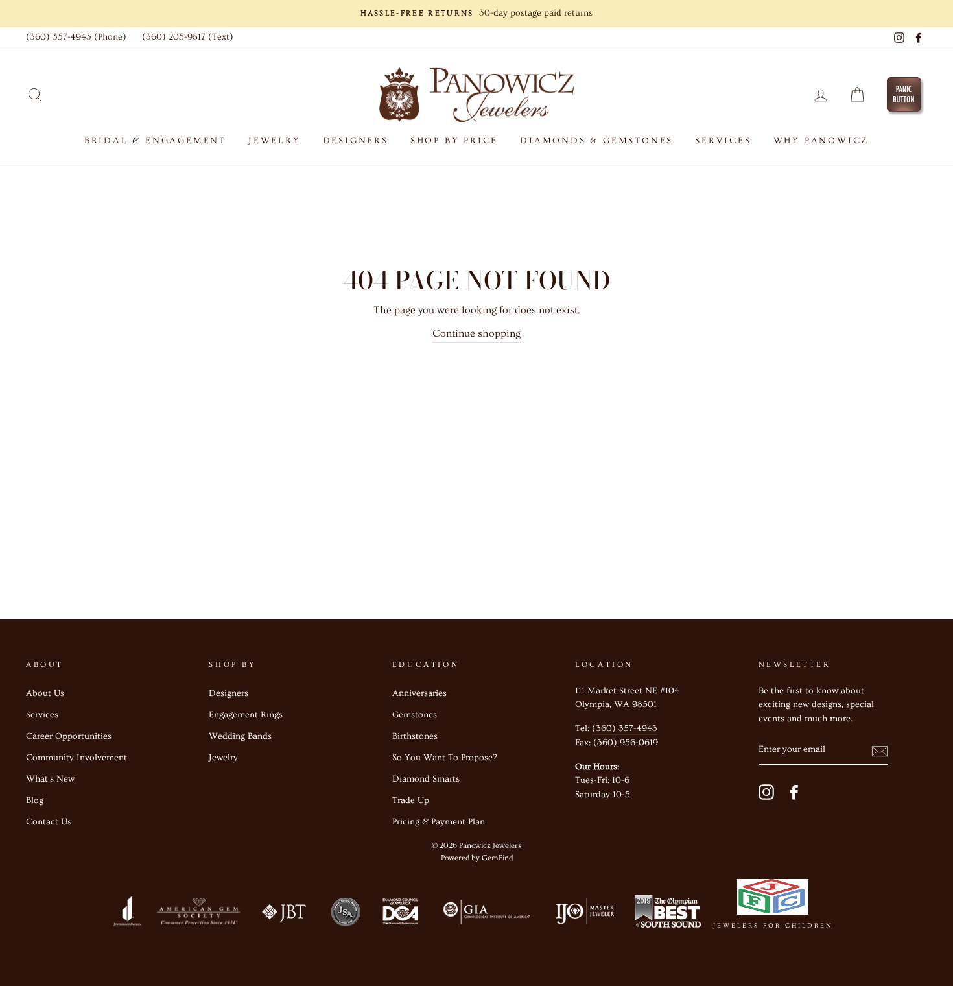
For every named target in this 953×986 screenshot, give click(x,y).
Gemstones (414, 715)
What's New (50, 779)
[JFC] (773, 899)
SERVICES (723, 141)
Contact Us (48, 822)
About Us (45, 693)
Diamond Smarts (426, 779)
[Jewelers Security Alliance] (345, 914)
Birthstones (415, 736)
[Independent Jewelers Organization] (583, 914)
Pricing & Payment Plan (438, 822)
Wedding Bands (240, 736)
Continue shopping (476, 333)
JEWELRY (274, 141)
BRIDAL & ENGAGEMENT (155, 141)
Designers (355, 141)
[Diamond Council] (400, 914)
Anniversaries (419, 693)
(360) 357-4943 (624, 728)
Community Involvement (76, 757)
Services (42, 715)
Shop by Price (454, 141)
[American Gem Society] (198, 914)
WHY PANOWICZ (821, 141)
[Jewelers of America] (127, 914)
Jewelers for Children (773, 926)
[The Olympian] (668, 914)
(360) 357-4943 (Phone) (76, 37)
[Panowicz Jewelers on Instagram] (766, 792)
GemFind (497, 858)
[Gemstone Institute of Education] (485, 914)
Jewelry (223, 757)
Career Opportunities (69, 736)
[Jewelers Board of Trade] (284, 914)
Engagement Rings (246, 715)
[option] (476, 13)
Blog (34, 800)
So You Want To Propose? (444, 757)
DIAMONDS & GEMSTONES (596, 141)
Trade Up (410, 800)
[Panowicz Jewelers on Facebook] (794, 792)
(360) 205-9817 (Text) (187, 37)
